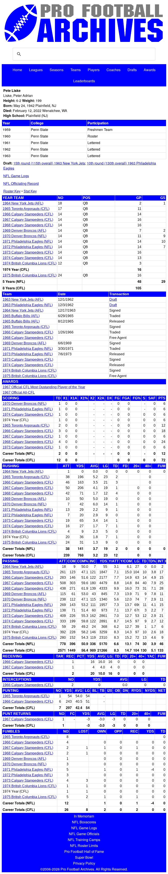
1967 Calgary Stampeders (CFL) (28, 220)
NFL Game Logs (16, 175)
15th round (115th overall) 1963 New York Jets (49, 163)
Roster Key (12, 191)
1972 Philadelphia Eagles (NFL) (28, 247)
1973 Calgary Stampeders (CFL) (28, 252)
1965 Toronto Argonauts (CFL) (26, 209)
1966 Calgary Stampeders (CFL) (28, 214)
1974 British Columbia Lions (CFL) (29, 263)
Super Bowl (84, 857)
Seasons (56, 69)
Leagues (36, 69)
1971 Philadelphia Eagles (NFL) (28, 241)
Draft (113, 299)
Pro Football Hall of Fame (84, 851)
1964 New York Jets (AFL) (23, 203)
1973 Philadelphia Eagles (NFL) (28, 354)
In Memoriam (84, 816)
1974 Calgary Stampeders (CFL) (28, 258)
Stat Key (30, 191)
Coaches (114, 69)
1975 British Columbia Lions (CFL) (29, 275)
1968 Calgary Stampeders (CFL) (28, 225)
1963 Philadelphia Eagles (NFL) (28, 305)
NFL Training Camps (84, 839)
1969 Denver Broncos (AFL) (24, 230)
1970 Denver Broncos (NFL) (24, 236)
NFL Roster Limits (84, 845)
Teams (75, 69)
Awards (150, 69)
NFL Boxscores (84, 821)
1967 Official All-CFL (19, 392)
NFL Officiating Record (21, 183)
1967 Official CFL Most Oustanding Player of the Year (44, 387)
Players (94, 69)
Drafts (132, 69)
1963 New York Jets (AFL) (23, 299)
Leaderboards (84, 80)
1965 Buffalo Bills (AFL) (21, 316)
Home (17, 69)
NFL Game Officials (84, 833)
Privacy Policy (84, 863)
